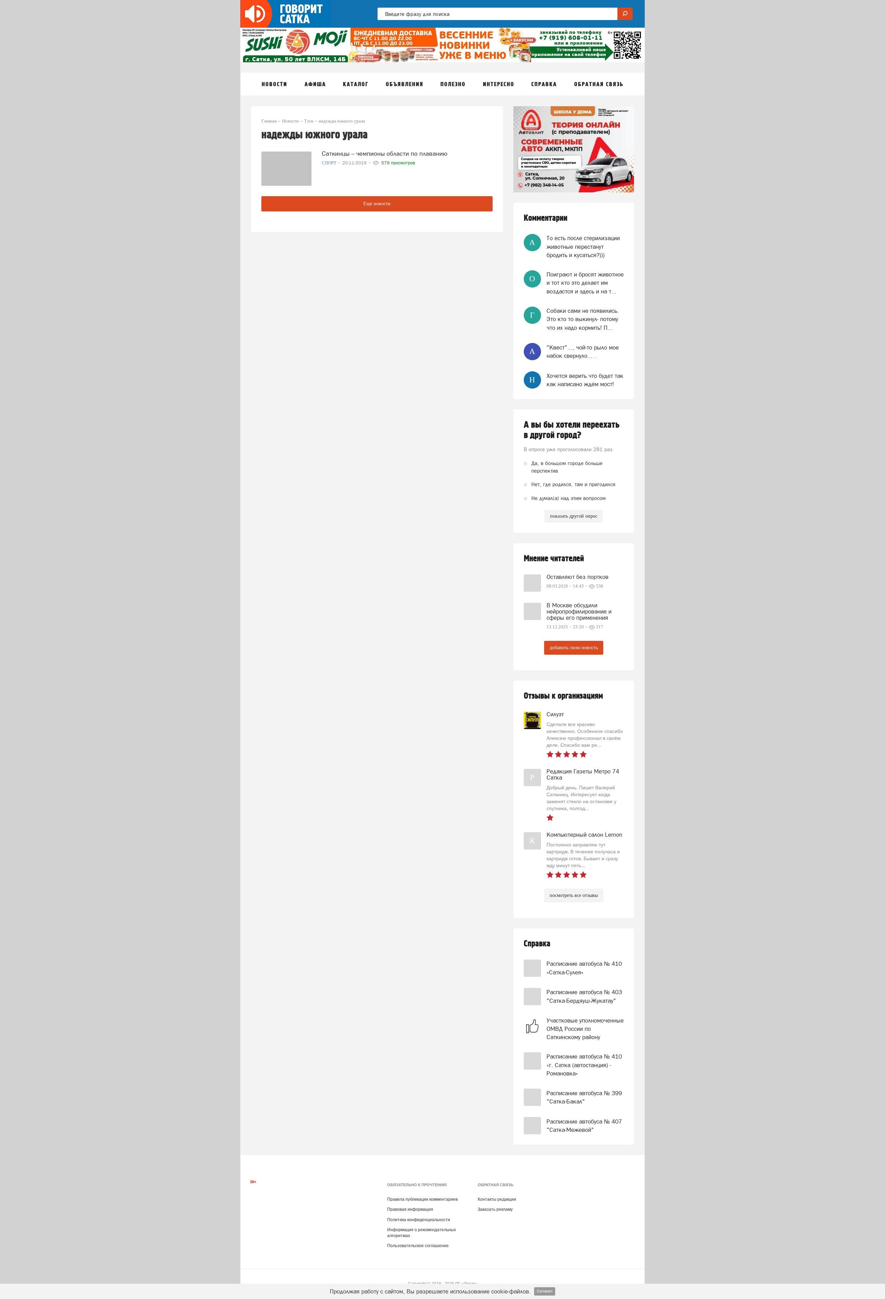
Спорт (329, 162)
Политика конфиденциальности (418, 1219)
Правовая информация (410, 1209)
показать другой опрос (573, 516)
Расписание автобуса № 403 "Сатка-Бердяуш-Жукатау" (584, 996)
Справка (537, 944)
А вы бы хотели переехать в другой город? (572, 430)
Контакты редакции (497, 1199)
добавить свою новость (574, 647)
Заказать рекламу (495, 1209)
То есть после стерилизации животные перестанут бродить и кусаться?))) (583, 246)
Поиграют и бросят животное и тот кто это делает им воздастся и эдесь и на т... (585, 283)
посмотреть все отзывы (574, 895)
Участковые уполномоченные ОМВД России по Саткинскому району (585, 1029)
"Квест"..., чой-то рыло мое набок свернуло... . (583, 351)
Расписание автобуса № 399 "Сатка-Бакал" (584, 1097)
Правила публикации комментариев (422, 1199)
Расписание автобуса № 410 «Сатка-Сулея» (584, 967)
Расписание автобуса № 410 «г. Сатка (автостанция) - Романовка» (584, 1065)
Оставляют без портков (577, 577)
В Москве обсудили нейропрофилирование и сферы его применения (579, 611)
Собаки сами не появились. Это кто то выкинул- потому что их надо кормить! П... (583, 319)
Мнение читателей (554, 559)
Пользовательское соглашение (418, 1245)
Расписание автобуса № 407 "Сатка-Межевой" (584, 1125)
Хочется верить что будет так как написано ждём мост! (585, 380)
